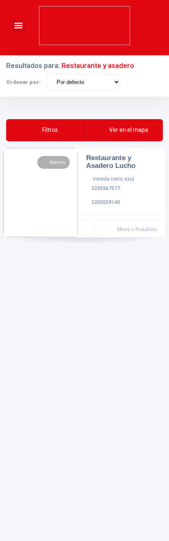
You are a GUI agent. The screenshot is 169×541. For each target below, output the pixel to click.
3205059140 (105, 202)
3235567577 (105, 188)
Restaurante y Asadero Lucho (110, 162)
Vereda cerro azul (113, 179)
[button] (18, 25)
